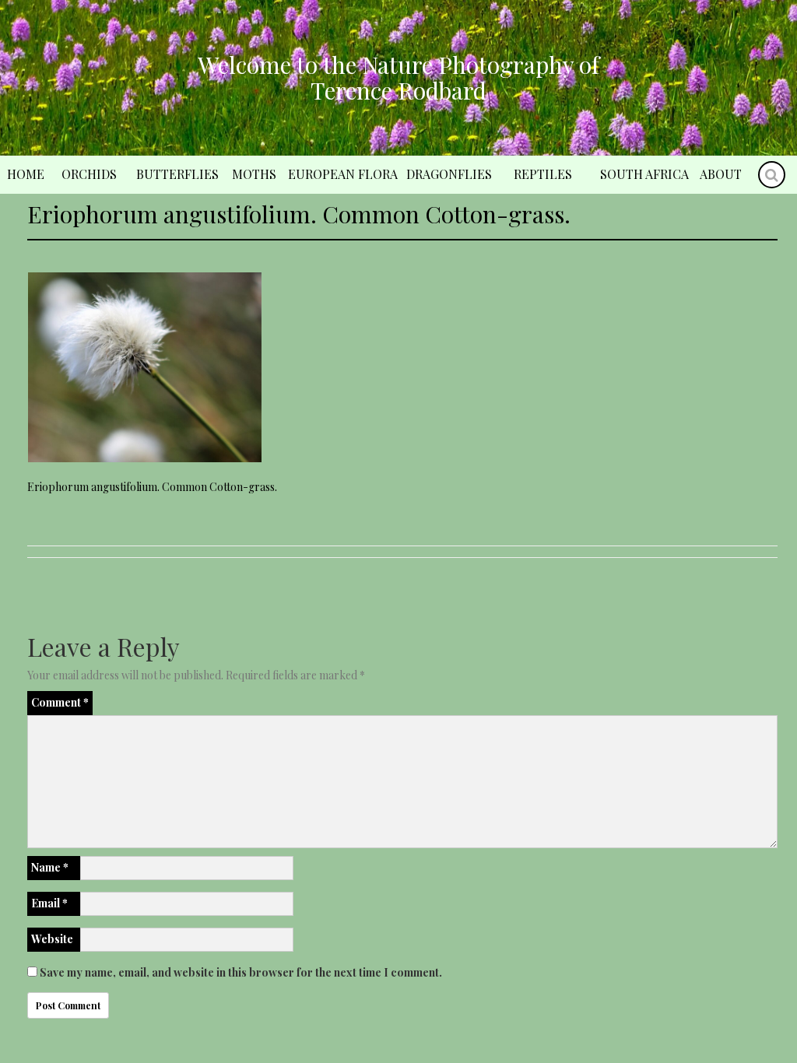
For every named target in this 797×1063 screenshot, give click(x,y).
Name (49, 867)
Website (52, 938)
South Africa (644, 174)
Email (49, 903)
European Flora (343, 174)
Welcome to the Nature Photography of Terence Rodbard (398, 77)
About (721, 174)
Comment (60, 702)
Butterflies (177, 174)
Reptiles (543, 174)
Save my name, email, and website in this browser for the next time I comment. (241, 972)
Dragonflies (449, 174)
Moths (254, 174)
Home (25, 174)
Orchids (89, 174)
